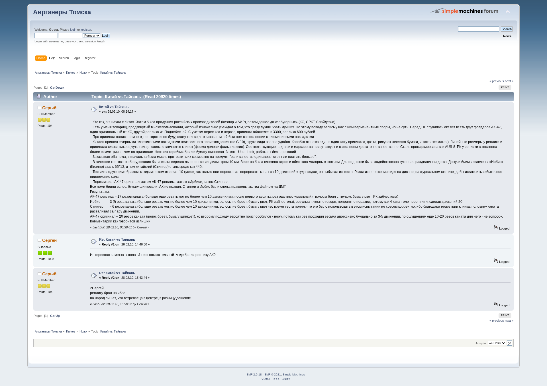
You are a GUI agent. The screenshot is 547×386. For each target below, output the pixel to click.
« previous (496, 81)
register (86, 29)
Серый (49, 107)
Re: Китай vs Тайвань (117, 239)
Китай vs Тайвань (113, 107)
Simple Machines (294, 374)
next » (509, 81)
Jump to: (481, 343)
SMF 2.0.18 (254, 374)
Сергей (49, 240)
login (73, 29)
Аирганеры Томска (62, 12)
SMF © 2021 (272, 374)
